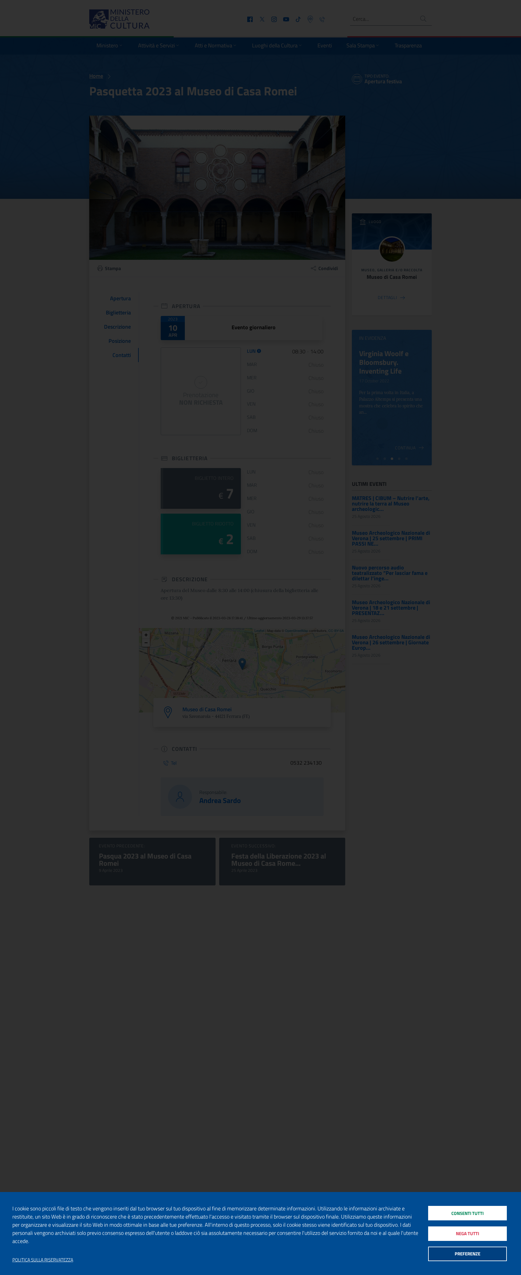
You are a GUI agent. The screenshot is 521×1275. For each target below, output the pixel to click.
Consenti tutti (467, 1213)
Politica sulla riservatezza (42, 1260)
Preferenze (467, 1253)
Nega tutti (467, 1233)
